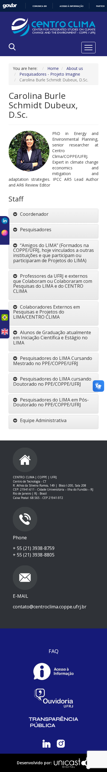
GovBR (10, 6)
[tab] (53, 216)
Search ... (27, 61)
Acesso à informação (71, 6)
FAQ (53, 651)
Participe (101, 6)
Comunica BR (40, 6)
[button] (53, 214)
